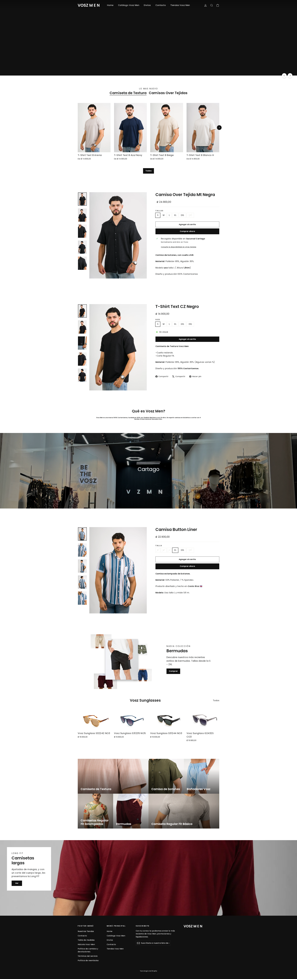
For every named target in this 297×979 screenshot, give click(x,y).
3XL (190, 215)
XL (175, 215)
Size (157, 320)
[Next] (290, 75)
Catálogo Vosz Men (128, 5)
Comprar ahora (187, 231)
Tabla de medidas (86, 940)
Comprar (173, 671)
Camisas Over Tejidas (168, 93)
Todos (148, 170)
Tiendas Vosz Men (180, 5)
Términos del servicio (88, 956)
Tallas (159, 211)
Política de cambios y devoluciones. (88, 950)
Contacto (160, 5)
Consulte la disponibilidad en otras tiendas (178, 247)
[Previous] (284, 75)
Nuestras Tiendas (86, 931)
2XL (182, 215)
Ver (16, 883)
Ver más (134, 65)
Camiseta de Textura (128, 93)
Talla (158, 546)
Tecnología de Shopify (148, 971)
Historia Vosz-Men (86, 944)
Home (110, 5)
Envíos (147, 5)
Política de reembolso (88, 960)
